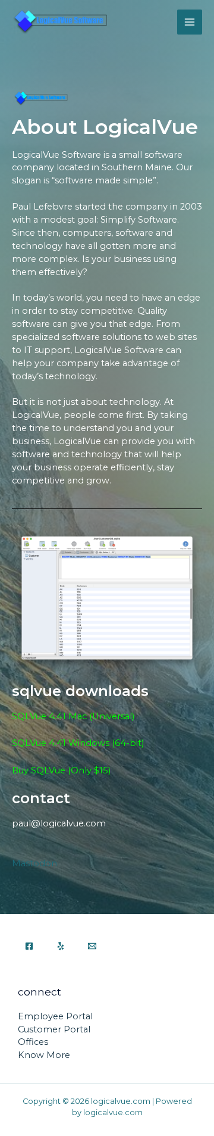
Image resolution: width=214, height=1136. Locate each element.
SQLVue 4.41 (40, 743)
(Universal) (111, 716)
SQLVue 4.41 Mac (49, 716)
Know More (44, 1055)
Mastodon (34, 863)
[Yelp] (60, 946)
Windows (88, 743)
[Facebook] (29, 946)
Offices (33, 1042)
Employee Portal (55, 1016)
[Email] (92, 946)
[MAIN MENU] (189, 22)
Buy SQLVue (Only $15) (61, 770)
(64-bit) (126, 743)
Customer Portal (54, 1029)
